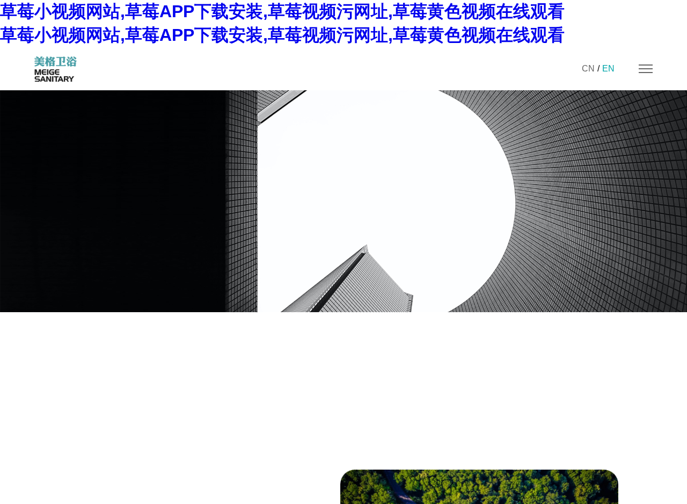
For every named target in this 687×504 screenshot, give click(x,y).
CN (588, 68)
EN (608, 68)
